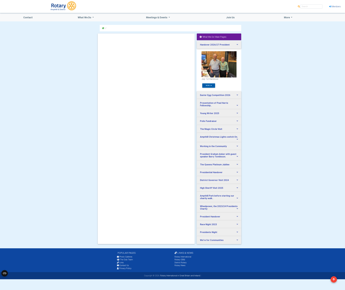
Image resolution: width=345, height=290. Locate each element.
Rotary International (183, 257)
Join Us (230, 17)
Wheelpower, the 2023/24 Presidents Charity (219, 207)
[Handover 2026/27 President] (219, 64)
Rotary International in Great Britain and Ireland (180, 275)
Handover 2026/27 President (215, 44)
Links (121, 262)
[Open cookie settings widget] (4, 273)
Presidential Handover (211, 172)
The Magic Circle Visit (211, 129)
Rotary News (180, 265)
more (208, 85)
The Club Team (126, 259)
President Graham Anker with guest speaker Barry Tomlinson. (218, 155)
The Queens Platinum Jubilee (214, 164)
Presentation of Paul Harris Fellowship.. (214, 104)
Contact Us (124, 265)
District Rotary (181, 262)
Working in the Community (213, 146)
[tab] (219, 45)
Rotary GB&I (180, 259)
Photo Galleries (125, 257)
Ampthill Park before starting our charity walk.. (217, 197)
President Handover (210, 216)
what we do (85, 17)
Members (336, 6)
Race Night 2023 (208, 224)
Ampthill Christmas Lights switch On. (219, 136)
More (287, 17)
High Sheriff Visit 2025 (211, 188)
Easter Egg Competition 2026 (215, 95)
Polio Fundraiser (208, 121)
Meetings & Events (157, 17)
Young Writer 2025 (209, 113)
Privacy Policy (125, 268)
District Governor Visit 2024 (214, 180)
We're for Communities (212, 240)
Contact (28, 17)
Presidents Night (208, 232)
